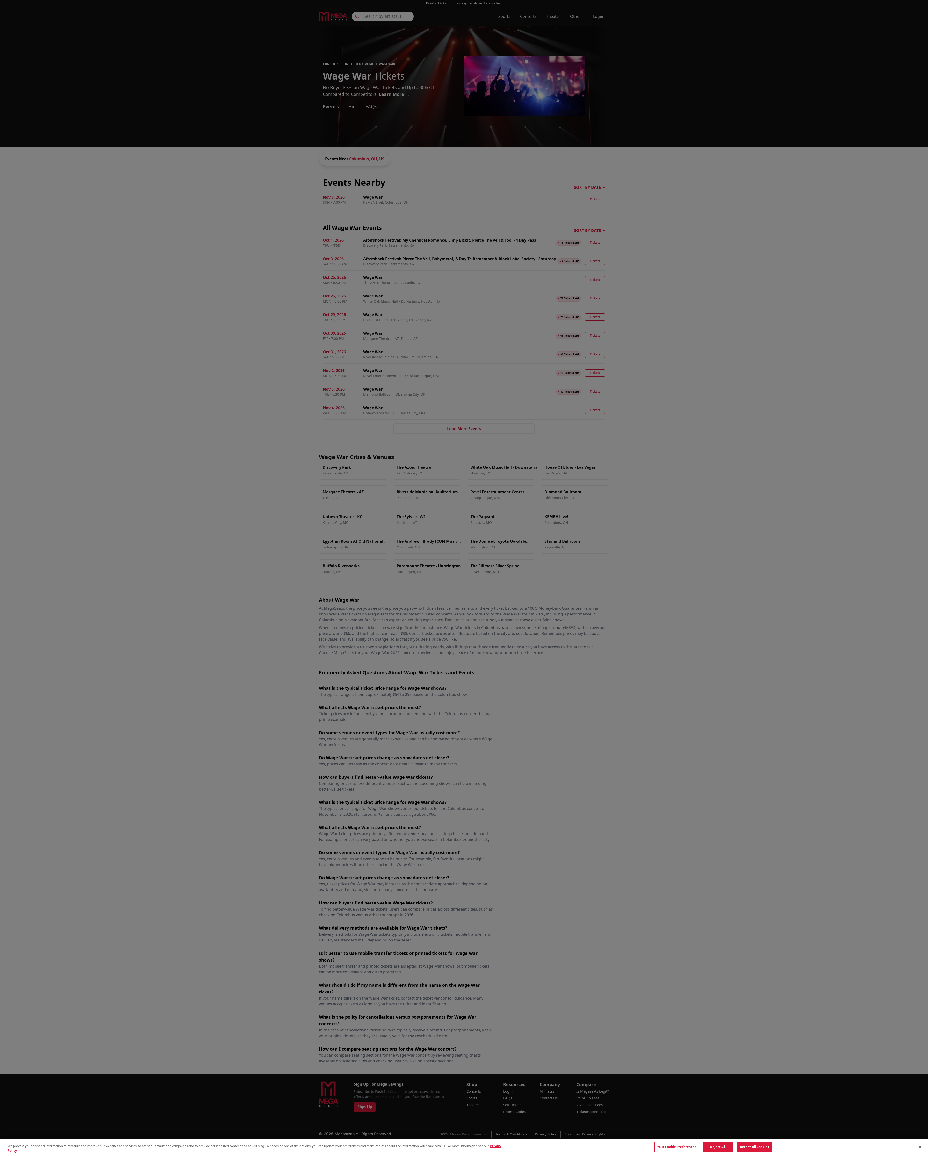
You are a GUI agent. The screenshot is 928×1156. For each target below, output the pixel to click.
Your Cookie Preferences (676, 1147)
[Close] (920, 1146)
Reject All (717, 1147)
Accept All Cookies (754, 1147)
